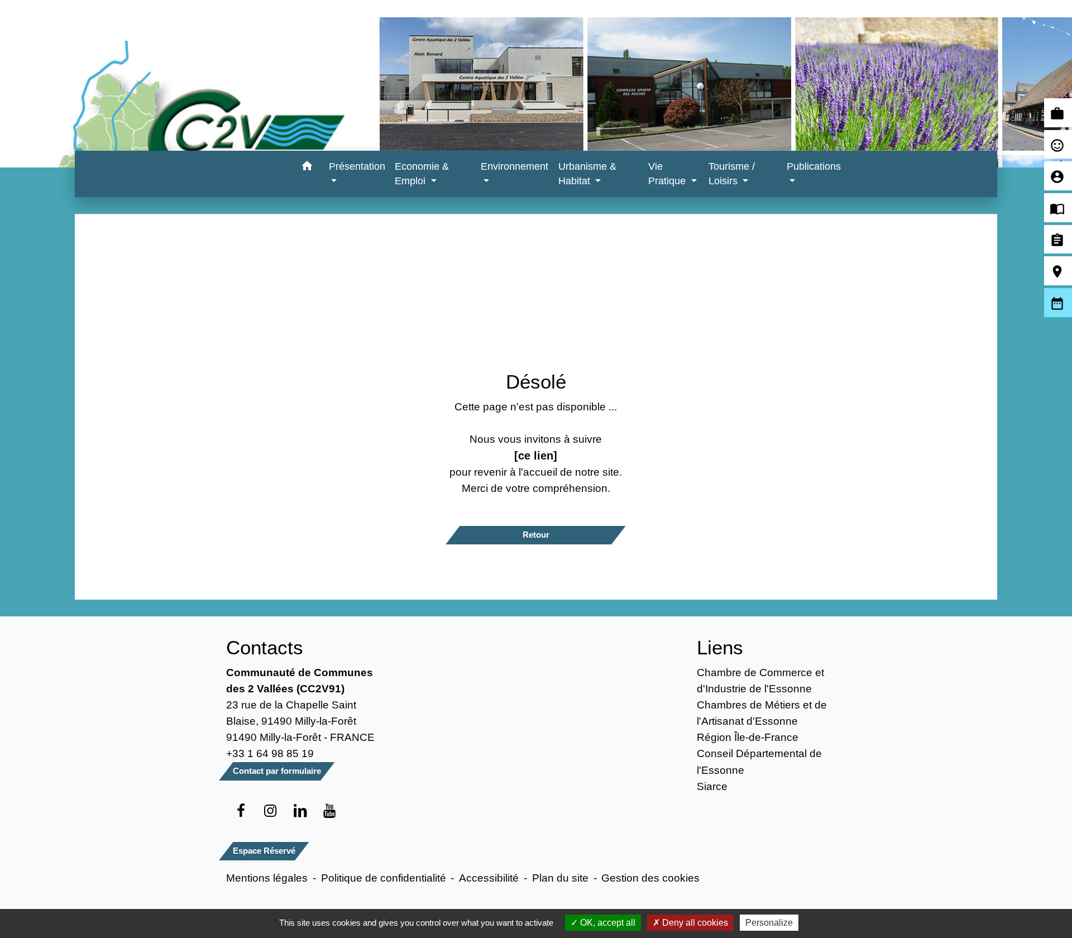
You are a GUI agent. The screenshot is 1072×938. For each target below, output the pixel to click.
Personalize (769, 922)
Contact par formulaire (277, 771)
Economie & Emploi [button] (422, 173)
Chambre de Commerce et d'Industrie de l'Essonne (760, 680)
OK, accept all (606, 922)
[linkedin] (300, 811)
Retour (536, 534)
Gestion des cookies (650, 878)
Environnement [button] (514, 166)
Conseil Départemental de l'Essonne (759, 761)
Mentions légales (267, 878)
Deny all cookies (694, 922)
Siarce (712, 786)
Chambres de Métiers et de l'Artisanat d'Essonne (762, 712)
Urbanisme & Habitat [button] (587, 173)
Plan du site (560, 878)
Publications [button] (814, 166)
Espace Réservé (264, 850)
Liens (720, 647)
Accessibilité (489, 878)
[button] (307, 168)
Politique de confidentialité (383, 878)
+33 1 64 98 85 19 (270, 753)
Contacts (264, 647)
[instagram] (271, 811)
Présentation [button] (357, 166)
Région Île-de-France (747, 737)
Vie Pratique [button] (668, 173)
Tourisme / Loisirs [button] (732, 173)
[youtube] (330, 811)
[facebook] (241, 811)
